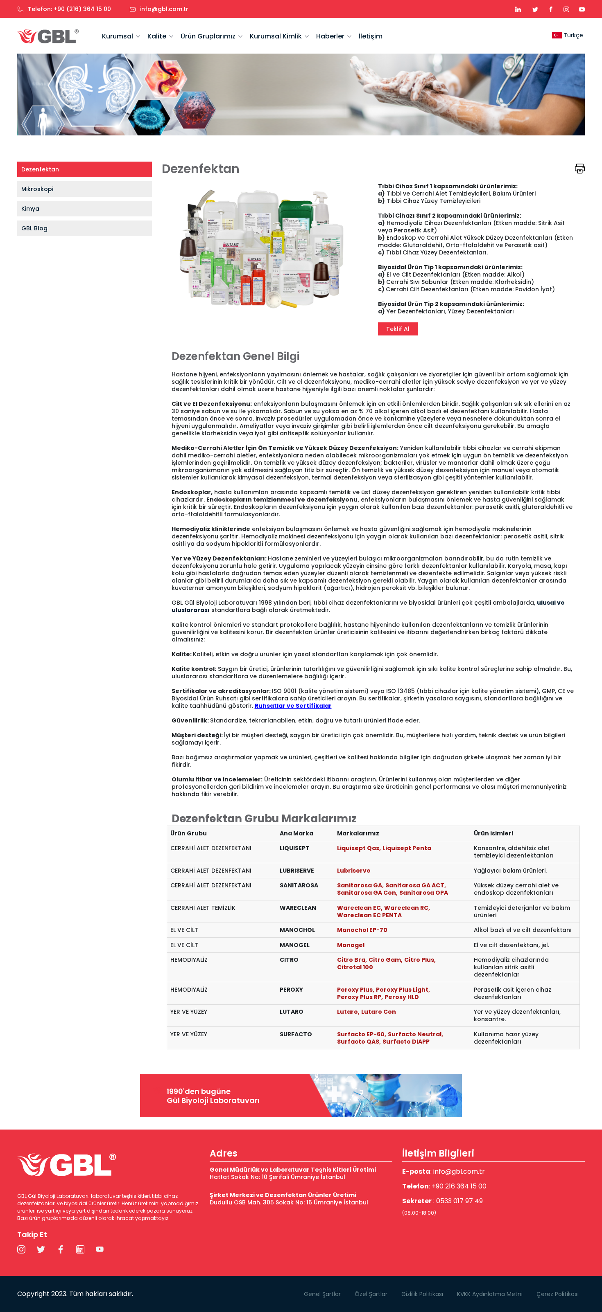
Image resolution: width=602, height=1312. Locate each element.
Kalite (156, 36)
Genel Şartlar (322, 1294)
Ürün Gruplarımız (208, 36)
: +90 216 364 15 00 (444, 1186)
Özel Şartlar (371, 1294)
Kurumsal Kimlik (276, 36)
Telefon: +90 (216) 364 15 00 (69, 9)
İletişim (370, 36)
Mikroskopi (37, 189)
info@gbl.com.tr (164, 9)
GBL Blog (34, 228)
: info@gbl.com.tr (443, 1171)
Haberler (330, 36)
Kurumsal (117, 36)
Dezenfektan (40, 169)
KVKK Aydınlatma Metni (490, 1294)
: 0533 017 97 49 (442, 1206)
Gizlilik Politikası (422, 1294)
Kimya (30, 209)
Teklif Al (398, 329)
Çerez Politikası (557, 1294)
